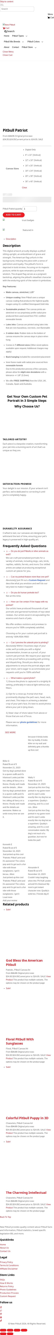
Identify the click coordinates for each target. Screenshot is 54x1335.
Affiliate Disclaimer (9, 1268)
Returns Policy (7, 1286)
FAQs (2, 1279)
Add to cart (13, 215)
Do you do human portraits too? (24, 593)
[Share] (17, 1330)
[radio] (38, 149)
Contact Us (5, 1251)
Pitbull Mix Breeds (12, 42)
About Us (4, 1247)
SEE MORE (10, 732)
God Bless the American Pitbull (24, 962)
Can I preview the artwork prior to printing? (29, 642)
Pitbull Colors (34, 42)
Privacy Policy (6, 1262)
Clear (24, 188)
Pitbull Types (18, 36)
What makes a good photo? (22, 678)
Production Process (9, 1293)
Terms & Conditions (9, 1265)
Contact (15, 47)
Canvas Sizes (12, 169)
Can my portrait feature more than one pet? (29, 577)
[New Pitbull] (9, 25)
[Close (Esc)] (24, 1330)
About (6, 47)
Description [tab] (11, 239)
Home (6, 36)
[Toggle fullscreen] (10, 1330)
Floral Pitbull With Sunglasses (20, 1041)
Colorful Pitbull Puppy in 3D (27, 1118)
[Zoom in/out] (3, 1330)
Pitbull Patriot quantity (12, 209)
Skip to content (6, 1)
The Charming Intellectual (26, 1192)
